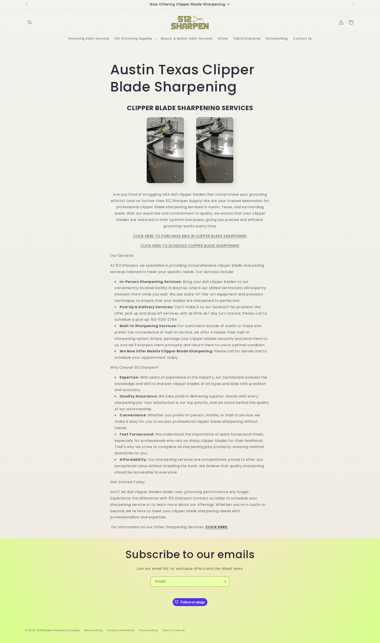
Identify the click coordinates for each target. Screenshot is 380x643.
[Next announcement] (353, 4)
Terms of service (173, 630)
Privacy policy (148, 630)
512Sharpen (45, 630)
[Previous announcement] (26, 4)
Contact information (121, 630)
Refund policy (93, 630)
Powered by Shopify (66, 630)
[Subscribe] (224, 581)
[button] (30, 22)
